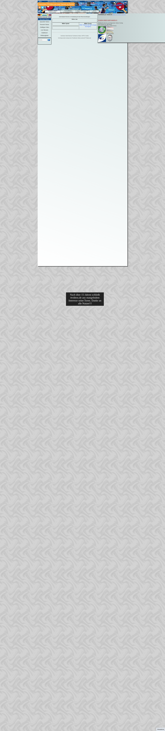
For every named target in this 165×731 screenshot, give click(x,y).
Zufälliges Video (44, 27)
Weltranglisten (44, 35)
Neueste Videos (44, 24)
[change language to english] (50, 15)
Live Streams (44, 30)
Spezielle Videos (44, 22)
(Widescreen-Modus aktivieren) (119, 14)
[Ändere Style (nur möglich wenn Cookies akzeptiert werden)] (39, 11)
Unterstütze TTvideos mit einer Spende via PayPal (56, 4)
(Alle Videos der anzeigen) (88, 25)
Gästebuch (44, 32)
